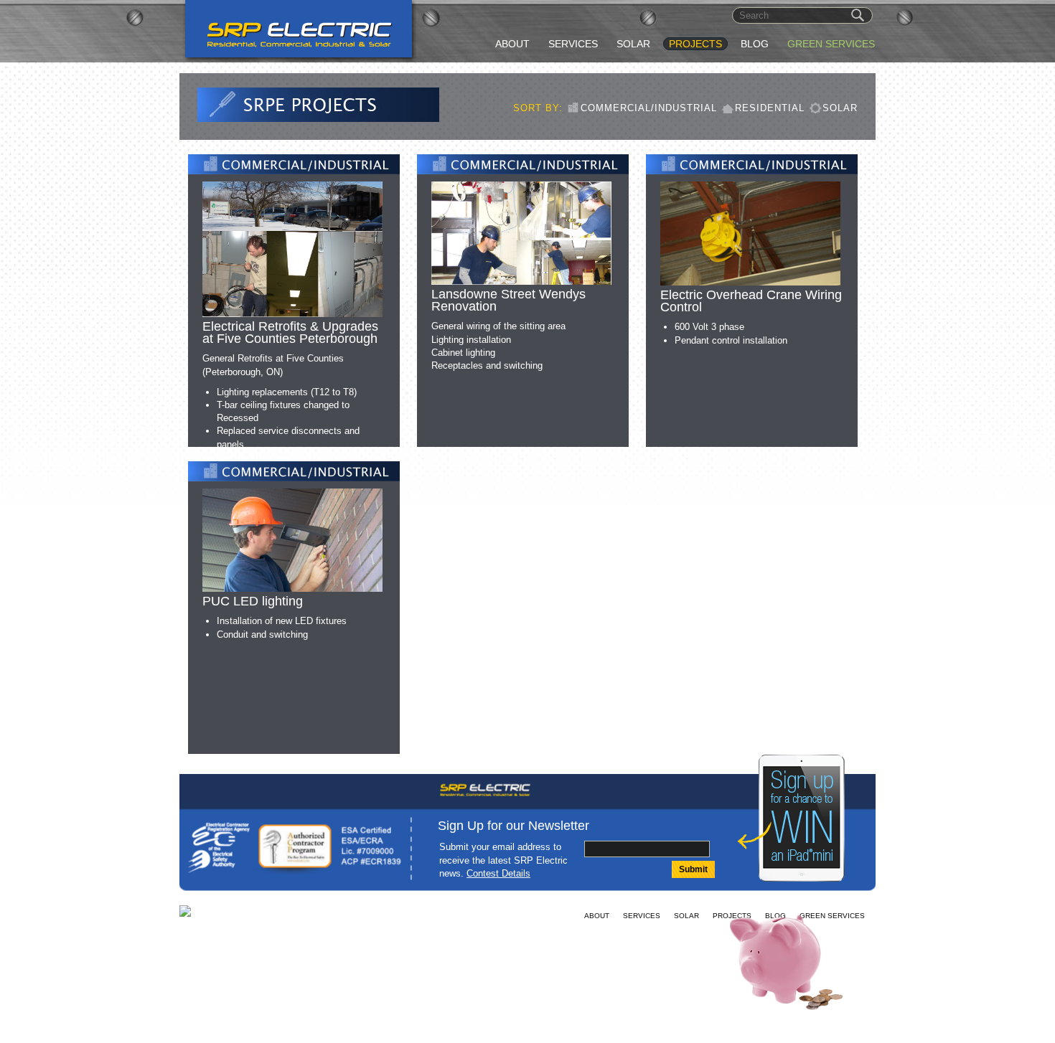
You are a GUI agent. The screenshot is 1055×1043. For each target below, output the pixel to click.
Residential (770, 108)
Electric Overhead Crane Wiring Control (751, 301)
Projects (695, 43)
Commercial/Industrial (649, 108)
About (512, 43)
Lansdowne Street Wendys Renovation (508, 300)
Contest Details (498, 873)
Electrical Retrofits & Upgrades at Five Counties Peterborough (290, 332)
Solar (633, 43)
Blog (755, 43)
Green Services (831, 43)
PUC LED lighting (252, 601)
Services (573, 43)
